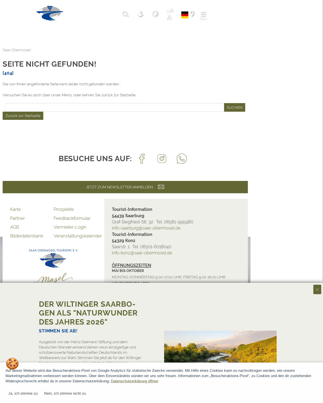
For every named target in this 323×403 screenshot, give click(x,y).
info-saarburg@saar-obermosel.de (146, 228)
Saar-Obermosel (17, 50)
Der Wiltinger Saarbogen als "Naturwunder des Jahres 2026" (88, 312)
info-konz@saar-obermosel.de (142, 252)
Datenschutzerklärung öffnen (134, 381)
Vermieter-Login (70, 227)
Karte (15, 209)
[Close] (317, 289)
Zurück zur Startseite (22, 115)
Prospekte (64, 209)
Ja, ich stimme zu (23, 393)
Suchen (234, 107)
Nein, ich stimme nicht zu (65, 393)
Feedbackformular (72, 218)
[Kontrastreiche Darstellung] (155, 14)
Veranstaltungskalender (75, 236)
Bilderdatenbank (26, 236)
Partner (17, 218)
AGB (14, 227)
